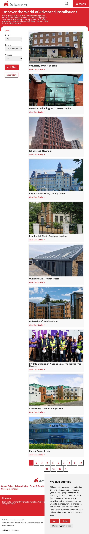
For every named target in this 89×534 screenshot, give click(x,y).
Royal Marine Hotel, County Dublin (47, 193)
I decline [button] (65, 521)
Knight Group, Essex (39, 451)
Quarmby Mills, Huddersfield (44, 278)
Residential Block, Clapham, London (48, 236)
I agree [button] (54, 521)
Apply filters (11, 67)
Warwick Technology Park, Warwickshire (50, 108)
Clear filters (11, 75)
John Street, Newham (40, 150)
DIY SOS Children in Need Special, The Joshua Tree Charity (55, 364)
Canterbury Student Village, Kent (46, 408)
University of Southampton (43, 321)
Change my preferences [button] (61, 526)
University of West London (43, 65)
